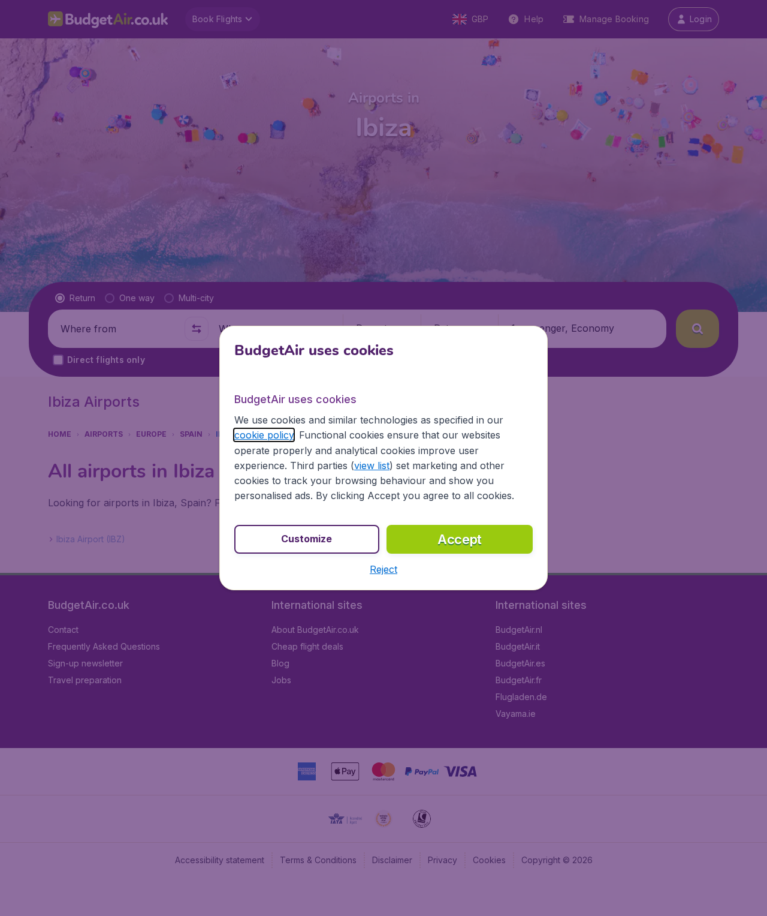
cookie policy (264, 435)
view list (371, 465)
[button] (383, 569)
